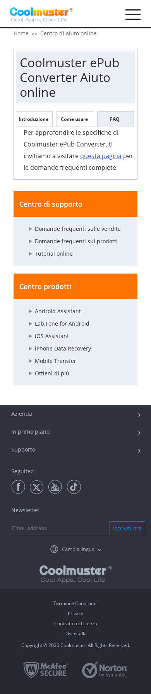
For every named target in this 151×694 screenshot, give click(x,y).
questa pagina (101, 156)
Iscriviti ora (127, 528)
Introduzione (33, 119)
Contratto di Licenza (75, 623)
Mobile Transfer (55, 360)
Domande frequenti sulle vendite (78, 228)
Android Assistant (58, 311)
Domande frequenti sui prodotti (76, 241)
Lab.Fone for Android (62, 323)
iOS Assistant (52, 336)
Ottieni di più (52, 373)
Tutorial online (54, 253)
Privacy (75, 613)
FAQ (115, 119)
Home (21, 33)
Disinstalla (75, 633)
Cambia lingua (78, 549)
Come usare (74, 119)
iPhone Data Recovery (63, 348)
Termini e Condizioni (75, 603)
